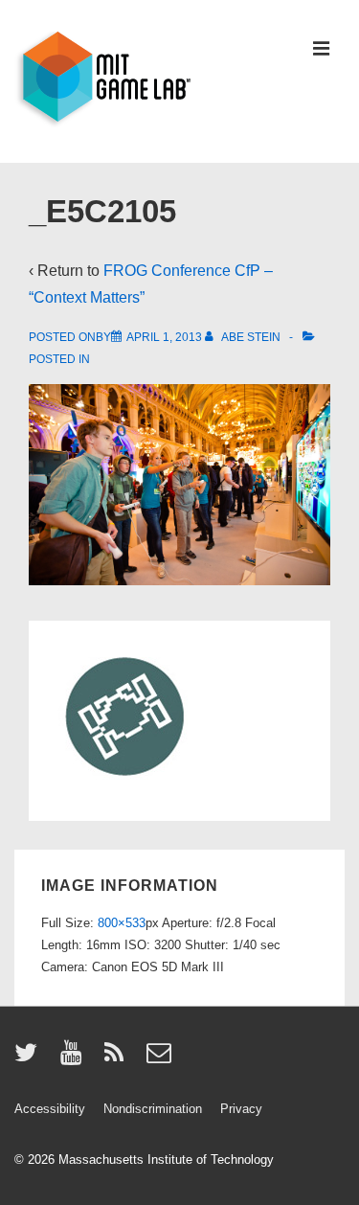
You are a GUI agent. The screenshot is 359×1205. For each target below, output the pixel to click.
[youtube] (75, 1059)
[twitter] (30, 1059)
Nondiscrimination (152, 1109)
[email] (161, 1059)
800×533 (122, 923)
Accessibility (49, 1109)
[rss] (118, 1059)
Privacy (241, 1109)
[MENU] (321, 50)
